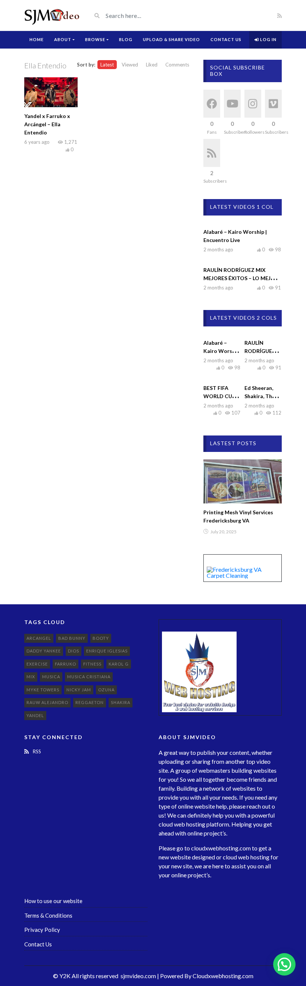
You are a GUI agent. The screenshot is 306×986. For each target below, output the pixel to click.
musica (51, 676)
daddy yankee (43, 650)
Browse (95, 39)
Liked (151, 65)
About (62, 39)
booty (101, 638)
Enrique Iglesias (107, 650)
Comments (177, 65)
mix (30, 676)
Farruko (65, 663)
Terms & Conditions (48, 915)
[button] (284, 964)
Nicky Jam (78, 689)
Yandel (35, 715)
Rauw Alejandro (47, 702)
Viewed (130, 65)
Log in (268, 39)
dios (73, 650)
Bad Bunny (71, 638)
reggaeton (89, 702)
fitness (92, 663)
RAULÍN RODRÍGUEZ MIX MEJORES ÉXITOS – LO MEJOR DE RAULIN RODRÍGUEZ (240, 278)
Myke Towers (42, 689)
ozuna (106, 689)
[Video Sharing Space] (52, 15)
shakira (120, 702)
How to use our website (53, 900)
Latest (107, 65)
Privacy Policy (42, 929)
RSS (36, 751)
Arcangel (38, 638)
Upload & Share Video (171, 39)
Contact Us (225, 39)
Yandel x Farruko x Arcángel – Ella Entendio (47, 124)
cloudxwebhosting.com (221, 848)
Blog (125, 39)
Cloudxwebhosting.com (223, 975)
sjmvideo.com (138, 975)
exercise (37, 663)
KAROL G (119, 663)
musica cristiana (88, 676)
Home (36, 39)
